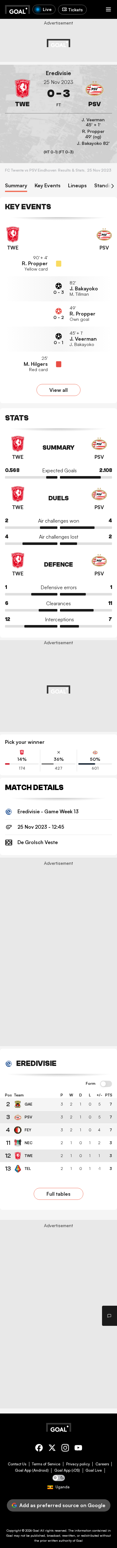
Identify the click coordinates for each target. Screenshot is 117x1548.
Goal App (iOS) (67, 1470)
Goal (36, 1530)
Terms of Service (46, 1464)
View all (58, 390)
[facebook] (39, 1449)
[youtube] (78, 1449)
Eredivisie (58, 73)
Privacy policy (78, 1464)
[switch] (106, 1084)
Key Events (48, 186)
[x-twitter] (52, 1449)
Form (90, 1083)
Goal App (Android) (32, 1470)
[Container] (22, 93)
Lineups (77, 186)
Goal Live (93, 1470)
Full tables (58, 1194)
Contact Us (17, 1464)
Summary (16, 186)
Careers (102, 1464)
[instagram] (65, 1449)
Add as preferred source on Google (62, 1505)
